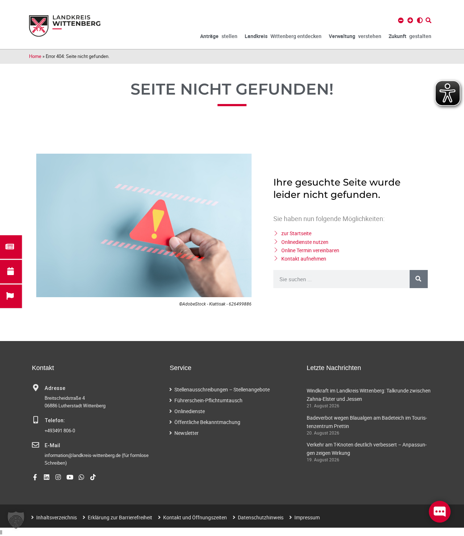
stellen (218, 36)
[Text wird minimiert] (401, 20)
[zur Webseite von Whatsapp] (81, 477)
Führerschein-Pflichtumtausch (208, 400)
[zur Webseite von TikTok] (93, 477)
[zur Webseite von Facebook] (35, 477)
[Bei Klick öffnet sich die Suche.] (428, 20)
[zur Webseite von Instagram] (58, 477)
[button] (16, 520)
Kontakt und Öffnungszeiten (195, 517)
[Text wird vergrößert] (410, 20)
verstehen (355, 36)
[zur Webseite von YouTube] (70, 477)
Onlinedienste (189, 411)
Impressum (307, 517)
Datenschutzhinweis (260, 517)
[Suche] (419, 279)
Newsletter (186, 432)
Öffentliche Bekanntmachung (207, 422)
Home (35, 56)
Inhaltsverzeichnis (56, 517)
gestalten (410, 36)
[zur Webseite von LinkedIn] (47, 477)
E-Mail (52, 445)
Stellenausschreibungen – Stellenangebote (222, 389)
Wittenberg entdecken (283, 36)
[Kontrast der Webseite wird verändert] (420, 20)
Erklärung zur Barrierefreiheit (120, 517)
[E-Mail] (35, 445)
